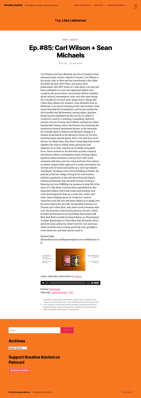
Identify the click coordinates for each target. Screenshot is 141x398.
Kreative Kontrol (13, 5)
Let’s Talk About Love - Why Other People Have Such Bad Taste (74, 302)
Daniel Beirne (67, 300)
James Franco (78, 300)
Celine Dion (57, 300)
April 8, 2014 (77, 63)
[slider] (96, 283)
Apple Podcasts (59, 292)
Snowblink (52, 309)
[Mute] (92, 283)
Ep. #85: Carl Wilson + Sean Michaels (70, 51)
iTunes (77, 276)
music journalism (72, 305)
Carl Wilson (47, 300)
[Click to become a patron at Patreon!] (41, 370)
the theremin (62, 309)
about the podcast (82, 5)
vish (65, 63)
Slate (45, 309)
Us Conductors (73, 309)
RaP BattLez (91, 305)
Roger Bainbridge (50, 307)
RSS (71, 292)
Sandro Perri (79, 307)
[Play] (43, 283)
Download (55, 289)
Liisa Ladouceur (49, 305)
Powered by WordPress (42, 392)
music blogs (60, 305)
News (65, 40)
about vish (98, 5)
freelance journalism (115, 5)
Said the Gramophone (66, 307)
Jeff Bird (88, 300)
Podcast (74, 40)
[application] (70, 283)
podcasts (82, 305)
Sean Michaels (90, 307)
